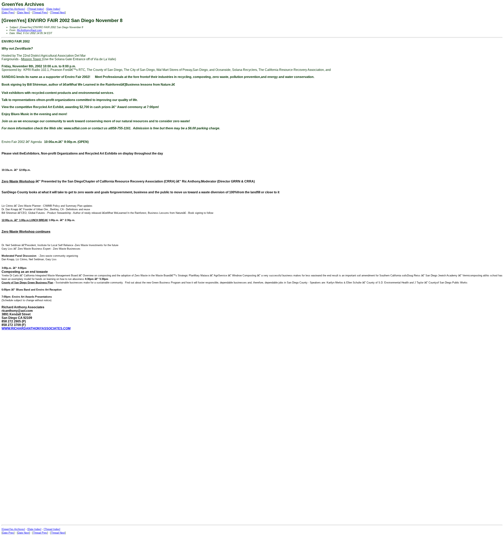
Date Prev (8, 12)
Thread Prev (40, 12)
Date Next (23, 12)
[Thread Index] (35, 8)
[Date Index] (53, 8)
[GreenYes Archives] (13, 8)
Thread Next (58, 12)
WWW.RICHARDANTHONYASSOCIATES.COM (36, 328)
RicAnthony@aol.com (29, 30)
